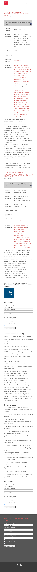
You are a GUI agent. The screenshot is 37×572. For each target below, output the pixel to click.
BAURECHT (17, 69)
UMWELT (17, 84)
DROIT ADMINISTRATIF (21, 96)
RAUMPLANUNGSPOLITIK (21, 82)
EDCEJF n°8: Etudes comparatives (13, 361)
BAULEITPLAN (25, 67)
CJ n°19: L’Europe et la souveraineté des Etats (16, 477)
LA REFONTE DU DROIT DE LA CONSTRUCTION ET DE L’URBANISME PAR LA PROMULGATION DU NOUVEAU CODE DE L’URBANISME (18, 175)
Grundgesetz (17, 71)
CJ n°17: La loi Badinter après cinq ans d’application (18, 474)
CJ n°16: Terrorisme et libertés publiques (15, 471)
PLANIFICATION (21, 112)
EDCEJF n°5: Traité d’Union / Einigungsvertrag (16, 349)
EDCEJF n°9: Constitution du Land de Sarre (15, 364)
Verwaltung (23, 84)
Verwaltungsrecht (19, 60)
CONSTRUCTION (26, 94)
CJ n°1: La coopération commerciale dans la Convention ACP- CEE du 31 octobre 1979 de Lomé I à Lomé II (18, 410)
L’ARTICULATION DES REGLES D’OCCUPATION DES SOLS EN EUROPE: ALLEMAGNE (16, 13)
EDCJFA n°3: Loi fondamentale (12, 344)
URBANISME (17, 117)
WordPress (18, 569)
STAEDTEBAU (18, 233)
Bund (22, 69)
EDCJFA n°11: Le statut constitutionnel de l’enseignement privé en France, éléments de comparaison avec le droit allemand (16, 373)
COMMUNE (17, 94)
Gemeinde (28, 69)
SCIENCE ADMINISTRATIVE (22, 115)
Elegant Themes (17, 567)
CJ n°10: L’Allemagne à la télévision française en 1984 (18, 445)
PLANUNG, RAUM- (19, 229)
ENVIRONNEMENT (19, 98)
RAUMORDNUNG (22, 77)
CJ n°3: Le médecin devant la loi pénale (14, 419)
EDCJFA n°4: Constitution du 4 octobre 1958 (16, 346)
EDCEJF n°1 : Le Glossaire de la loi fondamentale (17, 336)
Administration (18, 86)
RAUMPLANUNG (19, 80)
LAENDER (23, 100)
